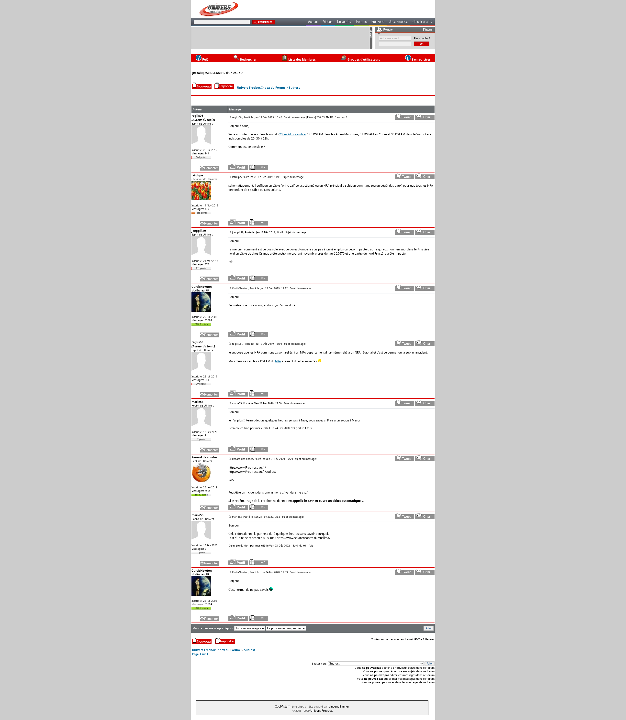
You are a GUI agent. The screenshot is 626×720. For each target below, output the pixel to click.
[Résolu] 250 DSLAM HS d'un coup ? (217, 73)
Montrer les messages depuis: (213, 628)
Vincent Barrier (339, 706)
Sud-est (294, 88)
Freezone (377, 22)
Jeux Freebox (398, 22)
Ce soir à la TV (422, 22)
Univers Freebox (321, 711)
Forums (361, 22)
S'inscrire (427, 29)
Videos (327, 22)
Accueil (313, 22)
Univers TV (344, 22)
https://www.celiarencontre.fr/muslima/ (303, 538)
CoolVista (281, 706)
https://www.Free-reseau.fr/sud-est (252, 472)
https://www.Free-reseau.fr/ (247, 467)
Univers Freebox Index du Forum (261, 88)
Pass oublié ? (422, 38)
